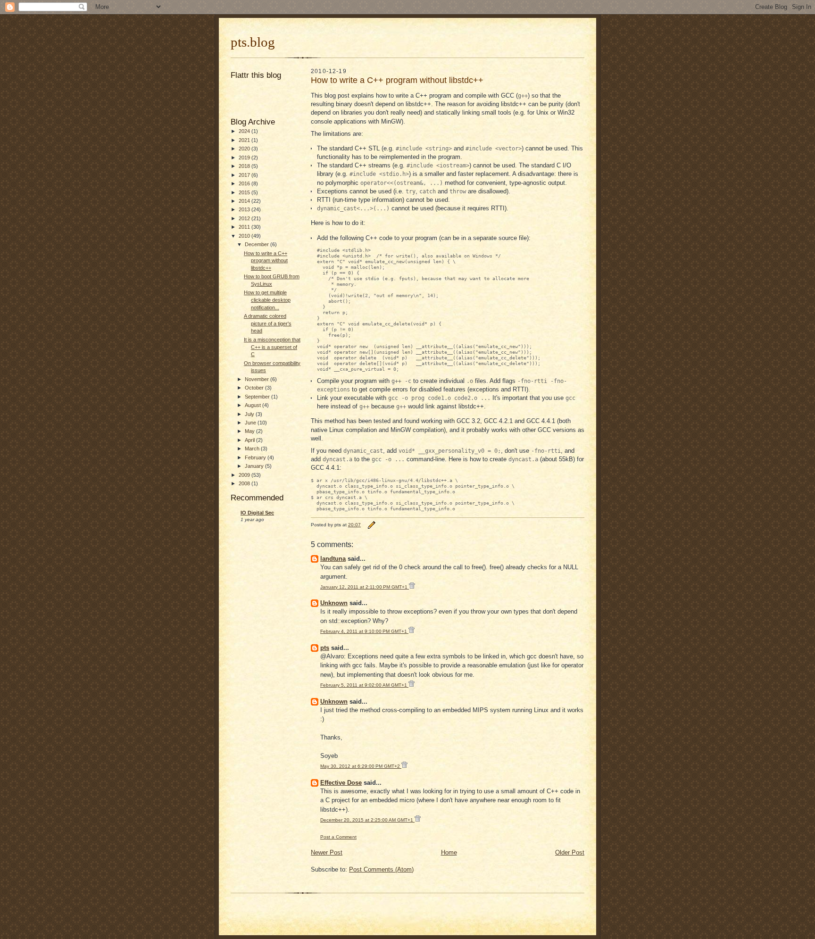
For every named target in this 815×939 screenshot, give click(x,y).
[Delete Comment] (412, 587)
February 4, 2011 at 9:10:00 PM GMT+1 (364, 631)
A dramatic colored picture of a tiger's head (267, 323)
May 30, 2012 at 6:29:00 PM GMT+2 (360, 766)
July (250, 414)
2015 (245, 192)
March (253, 448)
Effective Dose (341, 782)
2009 (245, 475)
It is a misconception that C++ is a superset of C (272, 347)
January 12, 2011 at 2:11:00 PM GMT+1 (364, 587)
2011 (245, 227)
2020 (245, 148)
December (257, 244)
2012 (245, 218)
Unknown (334, 603)
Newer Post (326, 852)
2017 (245, 175)
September (258, 396)
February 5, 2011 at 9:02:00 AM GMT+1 (364, 685)
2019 (245, 157)
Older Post (569, 852)
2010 (245, 236)
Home (449, 852)
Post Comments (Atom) (381, 869)
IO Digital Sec (257, 512)
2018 (245, 166)
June (251, 422)
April (250, 440)
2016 (245, 183)
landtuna (333, 558)
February (256, 457)
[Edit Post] (371, 524)
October (255, 388)
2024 (245, 131)
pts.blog (253, 42)
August (253, 405)
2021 (245, 140)
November (257, 379)
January (255, 466)
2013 (245, 209)
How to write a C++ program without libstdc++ (266, 260)
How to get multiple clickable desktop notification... (267, 300)
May (250, 431)
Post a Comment (338, 836)
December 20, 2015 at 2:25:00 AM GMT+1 (367, 820)
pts (324, 647)
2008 (245, 483)
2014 (245, 201)
